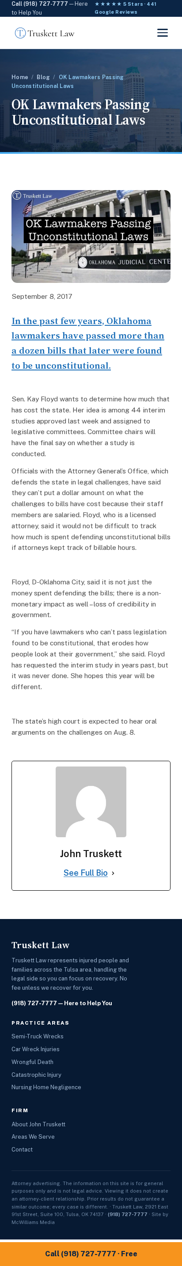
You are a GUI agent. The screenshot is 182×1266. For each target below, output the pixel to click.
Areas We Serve (33, 1136)
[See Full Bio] (113, 873)
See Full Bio (86, 872)
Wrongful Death (32, 1062)
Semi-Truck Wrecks (37, 1036)
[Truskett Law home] (44, 32)
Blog (43, 77)
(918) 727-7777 (34, 1003)
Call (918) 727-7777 (39, 3)
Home (19, 77)
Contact (22, 1149)
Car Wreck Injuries (35, 1049)
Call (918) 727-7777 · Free (91, 1254)
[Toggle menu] (163, 32)
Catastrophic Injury (36, 1075)
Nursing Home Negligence (46, 1087)
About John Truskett (38, 1124)
